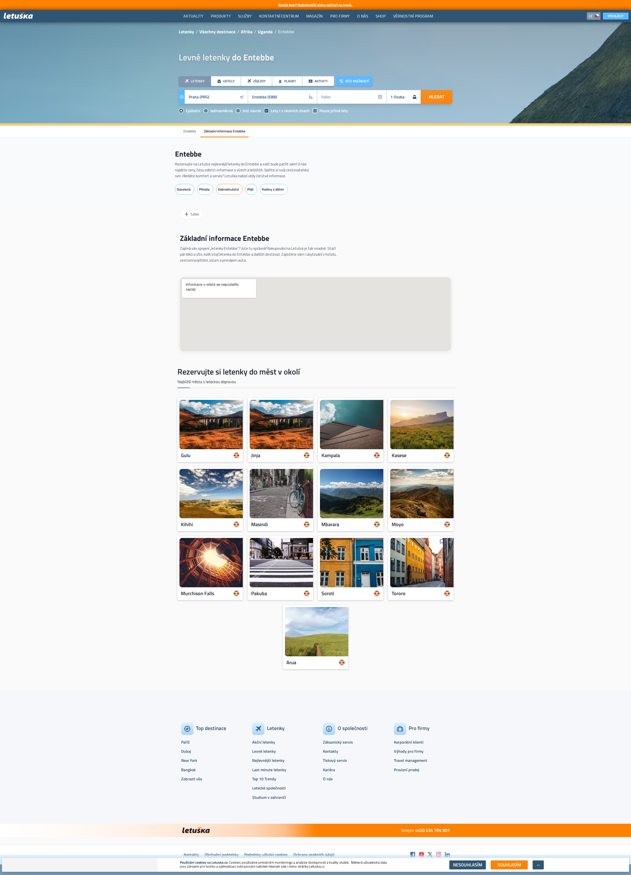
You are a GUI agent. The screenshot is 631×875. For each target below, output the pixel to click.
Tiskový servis (335, 760)
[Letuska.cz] (18, 15)
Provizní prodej (406, 770)
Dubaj (186, 751)
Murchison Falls (197, 593)
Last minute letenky (269, 770)
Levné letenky (264, 751)
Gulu (186, 455)
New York (189, 760)
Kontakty (330, 751)
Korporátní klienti (408, 742)
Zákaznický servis (338, 742)
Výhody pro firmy (408, 751)
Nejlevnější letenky (268, 760)
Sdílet (195, 214)
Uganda (265, 31)
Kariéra (329, 770)
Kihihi (187, 524)
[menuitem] (193, 16)
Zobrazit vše (191, 779)
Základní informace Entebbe (224, 131)
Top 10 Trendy (264, 779)
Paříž (185, 742)
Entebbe (189, 131)
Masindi (259, 524)
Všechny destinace (217, 31)
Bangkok (188, 770)
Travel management (410, 760)
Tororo (398, 593)
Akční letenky (263, 742)
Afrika (246, 31)
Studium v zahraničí (269, 797)
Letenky (186, 31)
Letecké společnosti (269, 788)
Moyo (398, 524)
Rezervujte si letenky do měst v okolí (238, 371)
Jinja (255, 455)
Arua (291, 662)
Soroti (327, 593)
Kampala (330, 455)
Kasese (399, 455)
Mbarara (330, 524)
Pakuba (259, 593)
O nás (328, 779)
